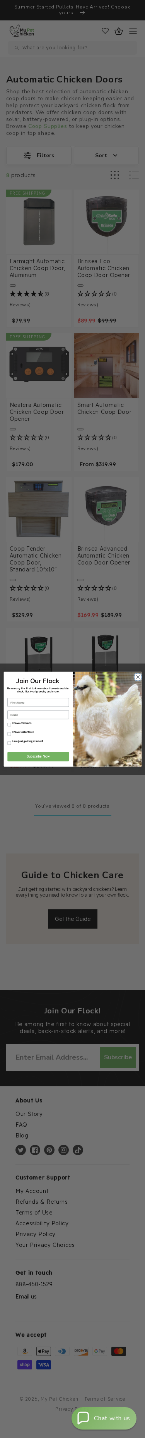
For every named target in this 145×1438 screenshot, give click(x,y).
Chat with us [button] (112, 1418)
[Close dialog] (137, 676)
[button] (104, 1418)
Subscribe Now (37, 756)
